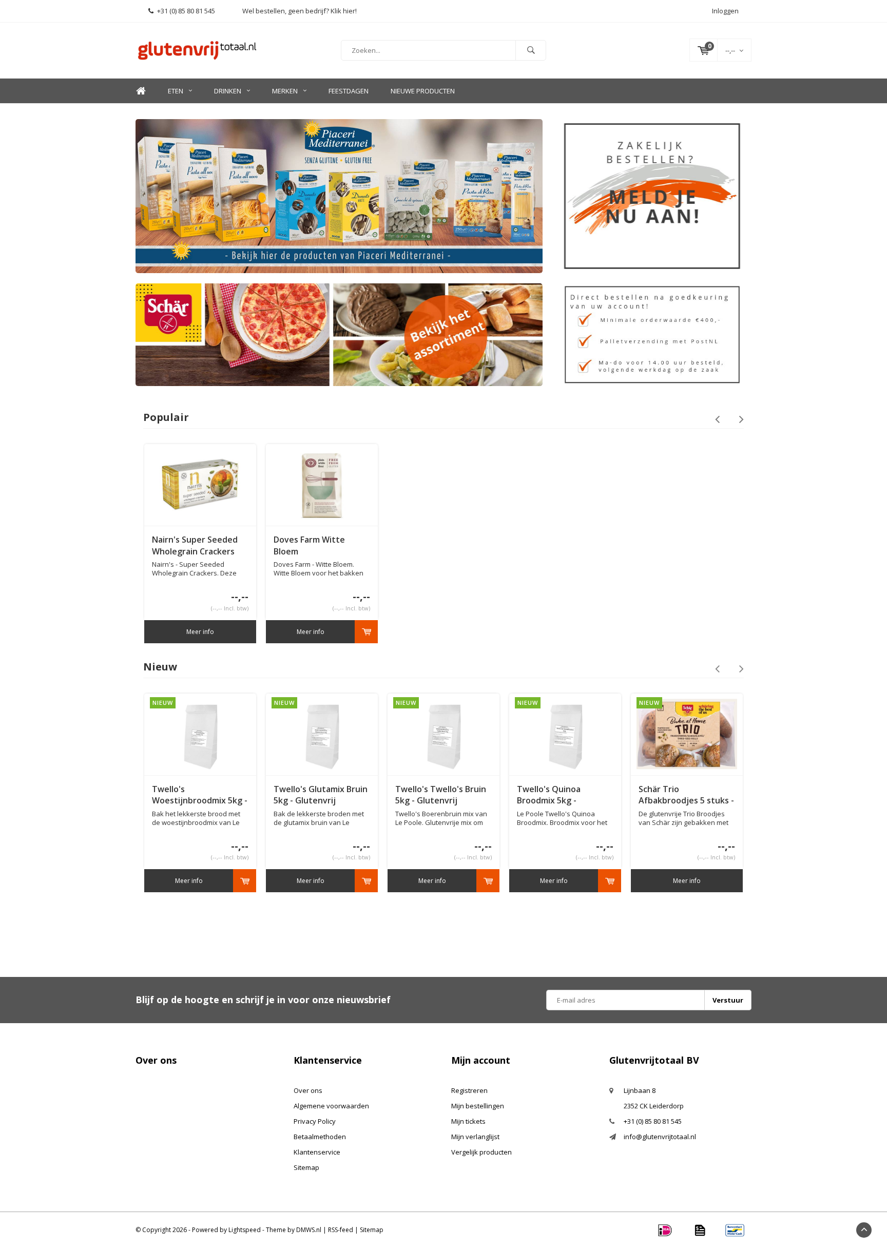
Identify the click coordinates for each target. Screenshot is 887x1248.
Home (140, 91)
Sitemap (306, 1167)
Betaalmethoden (320, 1136)
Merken (285, 90)
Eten (175, 90)
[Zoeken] (530, 50)
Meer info (200, 631)
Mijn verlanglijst (475, 1136)
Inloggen (725, 10)
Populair (166, 417)
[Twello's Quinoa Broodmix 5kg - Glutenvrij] (565, 734)
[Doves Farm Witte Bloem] (322, 485)
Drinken (227, 90)
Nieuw (160, 667)
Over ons (308, 1090)
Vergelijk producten (481, 1152)
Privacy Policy (315, 1121)
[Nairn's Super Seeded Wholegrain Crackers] (200, 485)
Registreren (469, 1090)
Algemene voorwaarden (331, 1105)
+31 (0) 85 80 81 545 (186, 10)
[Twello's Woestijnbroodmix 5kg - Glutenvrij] (200, 734)
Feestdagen (349, 90)
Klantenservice (317, 1152)
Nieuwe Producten (423, 90)
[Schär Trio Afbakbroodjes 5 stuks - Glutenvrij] (687, 734)
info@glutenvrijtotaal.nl (660, 1136)
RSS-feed (340, 1229)
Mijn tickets (468, 1121)
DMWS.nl (308, 1229)
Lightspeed (244, 1229)
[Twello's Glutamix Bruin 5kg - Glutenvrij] (322, 734)
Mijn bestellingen (477, 1105)
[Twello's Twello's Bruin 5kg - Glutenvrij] (443, 734)
